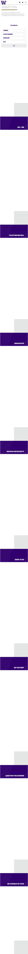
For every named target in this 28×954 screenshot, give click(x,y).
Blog (15, 18)
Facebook (20, 2)
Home (4, 3)
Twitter (23, 2)
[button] (7, 55)
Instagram (26, 2)
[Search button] (14, 45)
